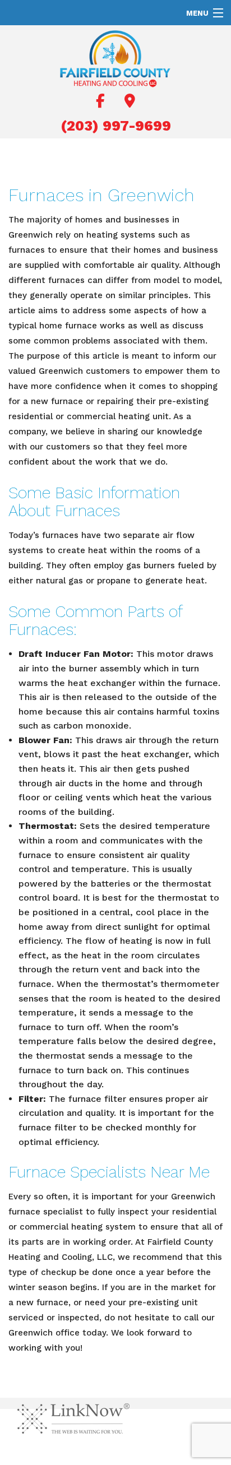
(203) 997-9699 (116, 126)
